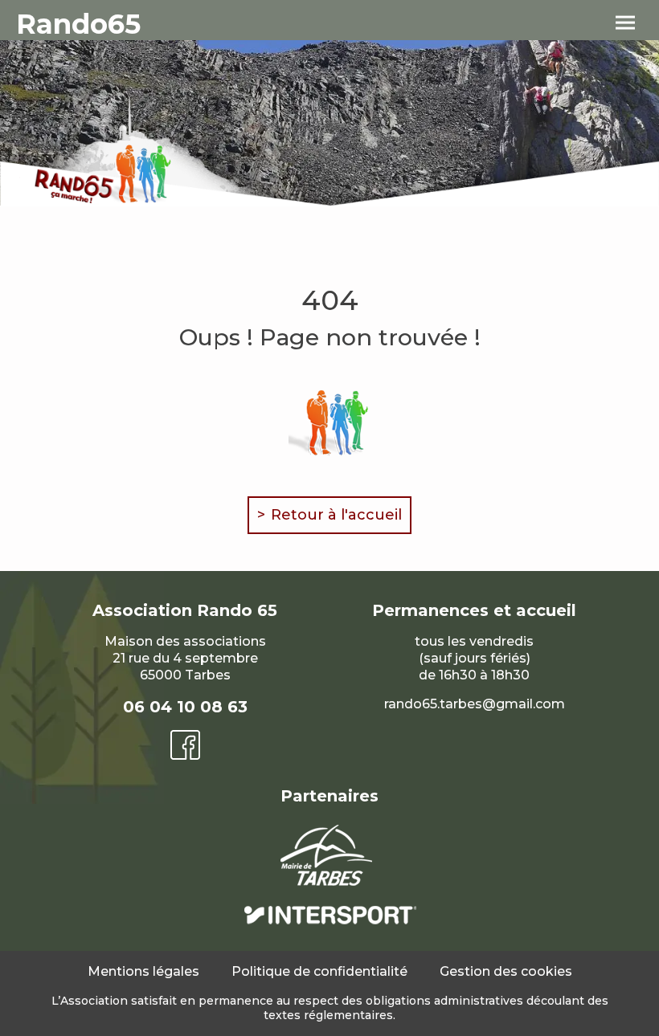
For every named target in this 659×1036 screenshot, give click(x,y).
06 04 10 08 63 (185, 706)
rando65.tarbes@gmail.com (474, 704)
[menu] (625, 23)
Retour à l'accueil (336, 515)
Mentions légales (143, 971)
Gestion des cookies (506, 971)
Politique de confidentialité (319, 971)
